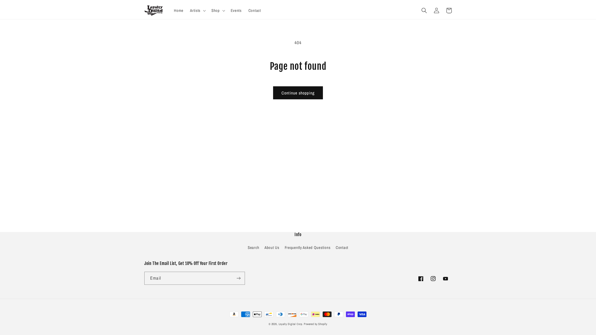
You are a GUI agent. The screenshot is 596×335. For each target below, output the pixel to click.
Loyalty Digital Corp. (291, 324)
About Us (271, 247)
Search (253, 247)
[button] (197, 10)
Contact (342, 247)
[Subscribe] (238, 278)
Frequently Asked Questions (308, 247)
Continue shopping (298, 93)
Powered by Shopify (315, 324)
